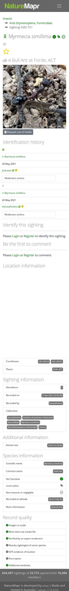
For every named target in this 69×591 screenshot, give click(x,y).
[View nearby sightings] (4, 43)
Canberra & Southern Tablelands (38, 417)
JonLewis (6, 170)
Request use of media (19, 132)
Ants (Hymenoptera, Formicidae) (30, 23)
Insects (7, 18)
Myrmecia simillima (14, 156)
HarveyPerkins (10, 206)
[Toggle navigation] (59, 6)
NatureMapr (13, 422)
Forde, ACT (57, 369)
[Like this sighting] (5, 60)
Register (29, 236)
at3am (45, 585)
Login (15, 236)
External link (56, 507)
